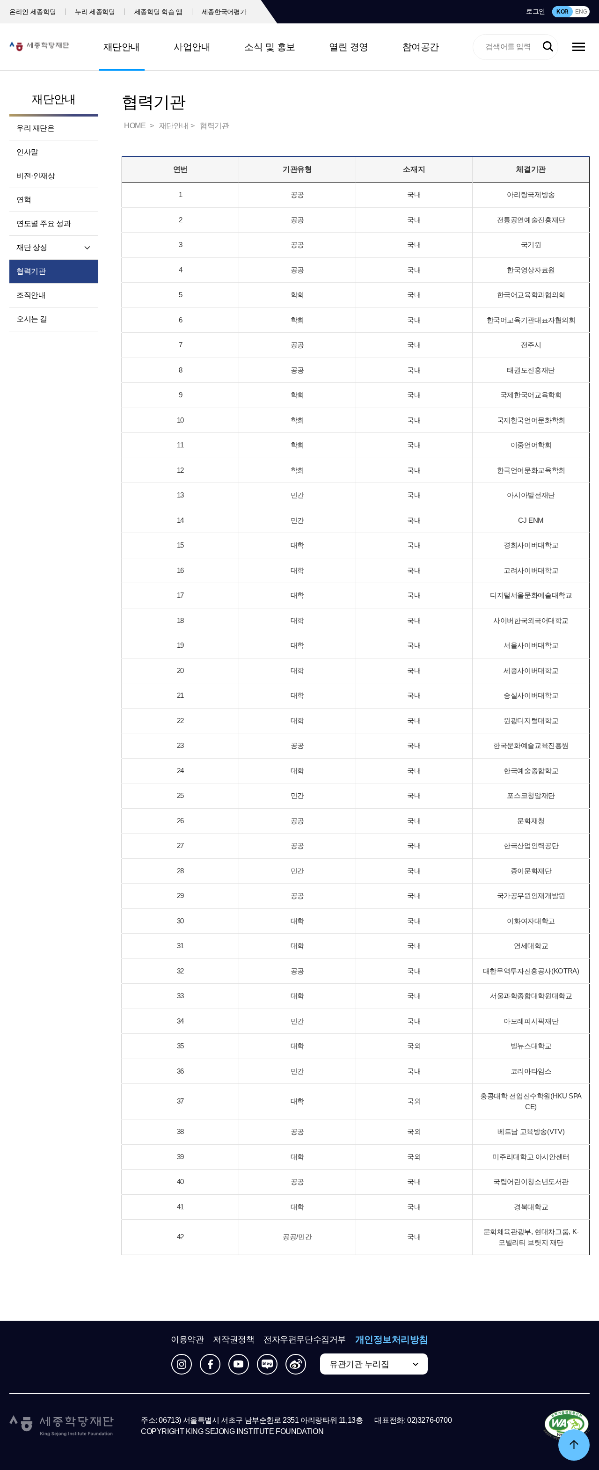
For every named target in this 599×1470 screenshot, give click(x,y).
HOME (135, 126)
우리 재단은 (35, 128)
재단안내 (121, 47)
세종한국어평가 (224, 11)
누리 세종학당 (95, 11)
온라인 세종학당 (32, 11)
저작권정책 (233, 1339)
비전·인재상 (35, 176)
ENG (581, 11)
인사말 (27, 152)
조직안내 (30, 295)
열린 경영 (348, 47)
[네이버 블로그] (267, 1364)
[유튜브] (238, 1364)
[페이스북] (210, 1364)
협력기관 (30, 271)
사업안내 (192, 47)
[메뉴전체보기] (579, 47)
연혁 (23, 200)
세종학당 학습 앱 (158, 11)
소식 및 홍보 (269, 47)
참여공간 (420, 47)
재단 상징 (31, 247)
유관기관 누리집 (359, 1364)
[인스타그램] (181, 1364)
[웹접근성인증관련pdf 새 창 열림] (566, 1426)
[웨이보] (295, 1364)
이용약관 (187, 1339)
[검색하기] (548, 46)
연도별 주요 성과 (43, 223)
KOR (562, 11)
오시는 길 (31, 319)
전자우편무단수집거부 (304, 1339)
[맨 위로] (574, 1445)
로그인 (535, 11)
